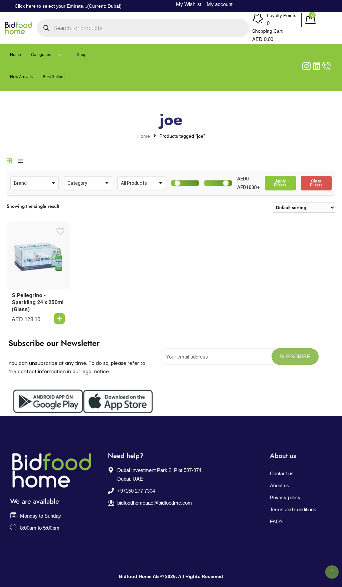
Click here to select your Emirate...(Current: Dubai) (68, 6)
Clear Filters (316, 183)
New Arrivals (21, 76)
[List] (20, 161)
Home (15, 54)
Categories (41, 54)
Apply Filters (280, 183)
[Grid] (9, 161)
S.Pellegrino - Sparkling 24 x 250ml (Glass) (37, 302)
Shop (82, 54)
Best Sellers (53, 76)
